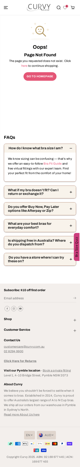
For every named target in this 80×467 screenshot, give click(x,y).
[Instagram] (13, 308)
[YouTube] (20, 308)
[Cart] (72, 7)
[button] (6, 7)
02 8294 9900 (13, 351)
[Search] (58, 7)
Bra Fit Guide (52, 163)
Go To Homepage (40, 76)
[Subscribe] (74, 298)
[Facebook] (7, 308)
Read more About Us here (22, 414)
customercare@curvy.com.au (24, 346)
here (24, 65)
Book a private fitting (57, 370)
